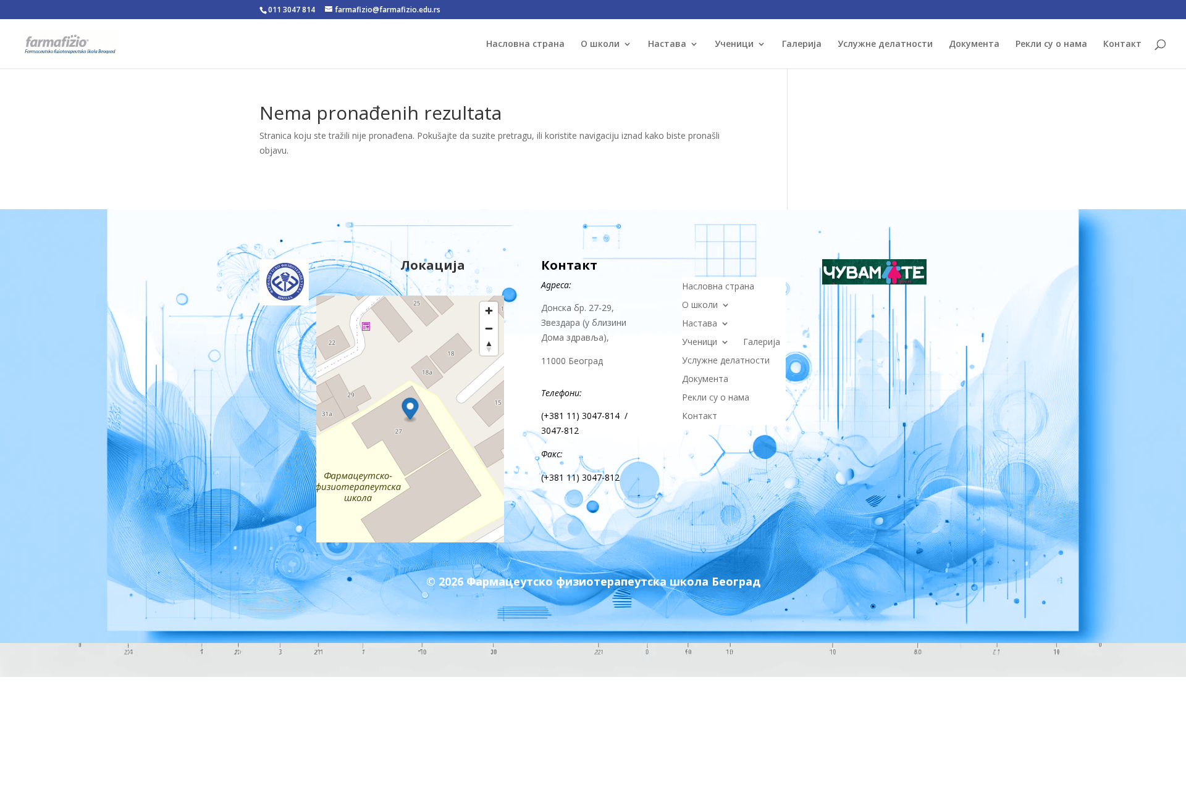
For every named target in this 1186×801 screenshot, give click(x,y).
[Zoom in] (489, 311)
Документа (974, 44)
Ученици (734, 44)
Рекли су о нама (1051, 44)
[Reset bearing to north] (489, 346)
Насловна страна (525, 44)
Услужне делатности (885, 44)
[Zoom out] (489, 329)
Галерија (802, 44)
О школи (600, 44)
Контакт (1122, 44)
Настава (667, 44)
